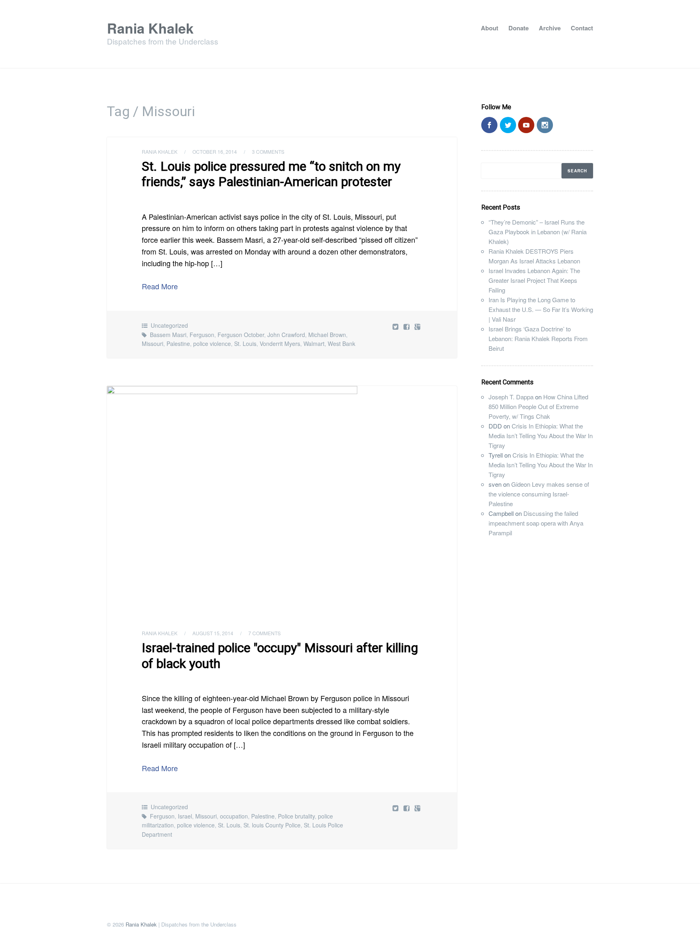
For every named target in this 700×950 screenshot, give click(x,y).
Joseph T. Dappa (511, 396)
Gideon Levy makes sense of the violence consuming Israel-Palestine (539, 494)
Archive (550, 27)
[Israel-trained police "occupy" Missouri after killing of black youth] (282, 502)
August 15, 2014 (212, 633)
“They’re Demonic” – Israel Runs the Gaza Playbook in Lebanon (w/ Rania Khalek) (538, 232)
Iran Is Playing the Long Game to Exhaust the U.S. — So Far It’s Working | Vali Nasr (541, 309)
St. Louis (245, 343)
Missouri (152, 343)
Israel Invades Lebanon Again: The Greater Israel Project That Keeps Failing (534, 280)
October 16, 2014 (214, 151)
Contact (582, 27)
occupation (234, 816)
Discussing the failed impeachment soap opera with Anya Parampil (536, 523)
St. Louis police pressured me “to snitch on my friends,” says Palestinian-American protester (271, 174)
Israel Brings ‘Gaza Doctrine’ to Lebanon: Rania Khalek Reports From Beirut (538, 338)
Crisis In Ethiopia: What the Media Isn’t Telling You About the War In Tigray (541, 436)
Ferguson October (241, 335)
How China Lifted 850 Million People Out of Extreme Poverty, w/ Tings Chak (538, 406)
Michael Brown (327, 335)
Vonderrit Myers (280, 343)
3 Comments (268, 151)
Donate (518, 27)
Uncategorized (169, 325)
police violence (212, 343)
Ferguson (202, 335)
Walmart (313, 343)
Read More (160, 286)
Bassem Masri (168, 335)
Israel (185, 816)
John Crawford (286, 335)
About (489, 27)
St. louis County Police (272, 825)
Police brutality (296, 816)
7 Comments (264, 633)
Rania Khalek (150, 28)
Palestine (178, 343)
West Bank (341, 343)
